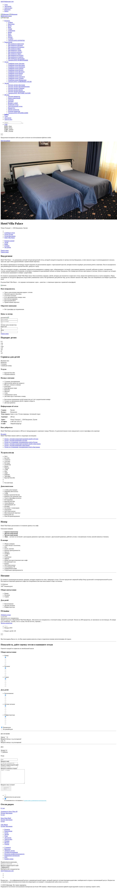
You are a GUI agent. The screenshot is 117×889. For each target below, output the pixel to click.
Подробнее (6, 140)
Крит (9, 34)
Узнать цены (5, 250)
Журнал (6, 95)
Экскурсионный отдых (15, 106)
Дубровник (11, 30)
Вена (9, 27)
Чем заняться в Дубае (14, 50)
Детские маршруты (14, 96)
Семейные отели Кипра (15, 73)
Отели (6, 62)
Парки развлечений (14, 98)
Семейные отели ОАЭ (15, 75)
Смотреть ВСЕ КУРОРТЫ (16, 40)
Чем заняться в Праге (14, 53)
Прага (10, 35)
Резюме (9, 241)
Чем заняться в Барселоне (16, 44)
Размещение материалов (12, 855)
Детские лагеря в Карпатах (16, 91)
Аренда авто (8, 8)
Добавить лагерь (9, 850)
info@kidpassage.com (7, 1)
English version (8, 859)
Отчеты (6, 844)
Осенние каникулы (14, 111)
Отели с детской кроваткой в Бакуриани (17, 445)
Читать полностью (6, 623)
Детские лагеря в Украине (16, 88)
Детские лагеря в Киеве (15, 90)
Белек (10, 25)
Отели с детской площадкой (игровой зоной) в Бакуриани (22, 444)
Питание (11, 101)
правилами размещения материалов (35, 800)
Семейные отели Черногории (17, 80)
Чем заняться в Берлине (15, 45)
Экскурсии (7, 6)
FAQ (5, 857)
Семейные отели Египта (15, 70)
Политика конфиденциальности (14, 854)
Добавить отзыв (6, 615)
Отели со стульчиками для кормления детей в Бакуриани (22, 447)
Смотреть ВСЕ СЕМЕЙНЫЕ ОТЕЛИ (20, 81)
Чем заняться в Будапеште (16, 47)
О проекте (7, 847)
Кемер (10, 32)
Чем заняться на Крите (15, 52)
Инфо (6, 244)
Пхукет (10, 37)
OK (2, 140)
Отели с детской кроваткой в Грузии (15, 440)
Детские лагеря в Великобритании (19, 86)
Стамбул (10, 39)
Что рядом (7, 247)
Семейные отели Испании (16, 72)
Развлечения (8, 42)
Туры (6, 4)
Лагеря (6, 83)
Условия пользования (11, 852)
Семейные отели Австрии (16, 63)
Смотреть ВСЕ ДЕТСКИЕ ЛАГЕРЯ (19, 93)
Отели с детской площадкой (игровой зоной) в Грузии (21, 439)
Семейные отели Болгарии (16, 65)
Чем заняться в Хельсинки (16, 58)
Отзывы (6, 246)
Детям (6, 242)
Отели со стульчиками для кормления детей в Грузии (20, 442)
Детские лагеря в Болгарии (16, 85)
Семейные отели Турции (16, 78)
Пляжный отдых (13, 104)
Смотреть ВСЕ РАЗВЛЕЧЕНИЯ (18, 60)
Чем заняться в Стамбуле (15, 57)
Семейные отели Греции (15, 68)
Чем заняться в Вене (14, 48)
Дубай (10, 29)
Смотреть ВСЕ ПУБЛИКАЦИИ (18, 113)
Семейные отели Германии (16, 67)
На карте (3, 434)
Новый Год (11, 108)
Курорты (7, 20)
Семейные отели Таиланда (16, 76)
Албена (10, 22)
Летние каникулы (13, 109)
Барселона (11, 24)
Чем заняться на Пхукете (15, 55)
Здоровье (11, 99)
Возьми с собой (13, 103)
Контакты (7, 9)
